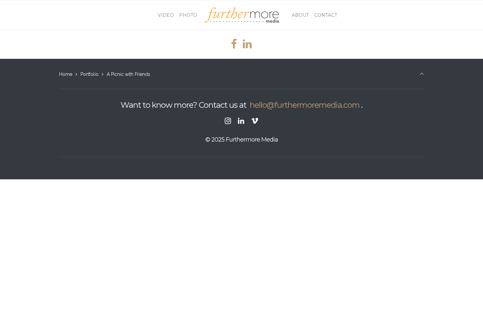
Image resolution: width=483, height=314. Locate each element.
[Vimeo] (254, 121)
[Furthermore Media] (241, 15)
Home (65, 74)
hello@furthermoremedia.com (305, 105)
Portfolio (89, 74)
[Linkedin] (241, 121)
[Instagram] (228, 121)
